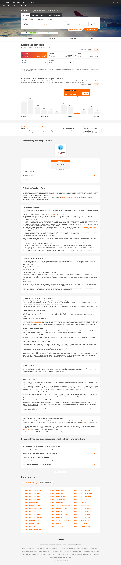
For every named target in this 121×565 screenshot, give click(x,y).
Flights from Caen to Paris (31, 502)
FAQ (91, 38)
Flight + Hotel (26, 2)
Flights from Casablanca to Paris (32, 529)
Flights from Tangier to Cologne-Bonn (84, 511)
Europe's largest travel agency (70, 197)
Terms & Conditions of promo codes (74, 544)
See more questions (61, 471)
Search (86, 93)
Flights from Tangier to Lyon (56, 511)
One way (96, 49)
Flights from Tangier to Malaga (57, 490)
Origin (25, 23)
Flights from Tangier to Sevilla (82, 490)
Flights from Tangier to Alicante (57, 496)
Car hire (32, 2)
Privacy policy (52, 544)
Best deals (31, 38)
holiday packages (27, 429)
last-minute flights (36, 322)
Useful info (73, 38)
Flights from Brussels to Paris (32, 505)
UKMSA (65, 544)
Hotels (18, 2)
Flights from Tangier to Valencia (82, 496)
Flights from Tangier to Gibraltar (32, 490)
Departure (69, 23)
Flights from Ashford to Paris (81, 505)
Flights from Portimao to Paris (82, 526)
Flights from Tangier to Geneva (32, 514)
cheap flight (87, 422)
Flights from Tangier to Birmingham (58, 517)
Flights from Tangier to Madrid (32, 496)
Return (80, 23)
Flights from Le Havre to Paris (81, 499)
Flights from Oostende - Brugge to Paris (59, 505)
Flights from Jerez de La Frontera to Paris (60, 520)
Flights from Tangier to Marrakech (83, 493)
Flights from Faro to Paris (30, 526)
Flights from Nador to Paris (56, 526)
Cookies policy (59, 544)
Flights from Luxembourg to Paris (58, 508)
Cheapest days (52, 38)
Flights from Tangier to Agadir (32, 499)
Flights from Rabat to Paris (81, 523)
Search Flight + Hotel (75, 29)
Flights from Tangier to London (32, 511)
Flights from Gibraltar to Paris (32, 520)
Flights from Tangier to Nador (32, 493)
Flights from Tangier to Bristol (82, 514)
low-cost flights (52, 214)
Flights (13, 2)
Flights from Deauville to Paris (57, 499)
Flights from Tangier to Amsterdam (58, 514)
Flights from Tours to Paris (56, 502)
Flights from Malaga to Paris (81, 520)
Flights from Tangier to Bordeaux (33, 517)
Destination (47, 23)
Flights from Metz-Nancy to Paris (33, 508)
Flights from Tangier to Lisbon (57, 493)
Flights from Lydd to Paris (80, 502)
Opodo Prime (42, 332)
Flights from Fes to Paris (55, 523)
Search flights (91, 29)
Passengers (93, 23)
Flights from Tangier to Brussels (82, 508)
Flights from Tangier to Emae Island (83, 517)
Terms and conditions (44, 544)
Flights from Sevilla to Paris (31, 523)
